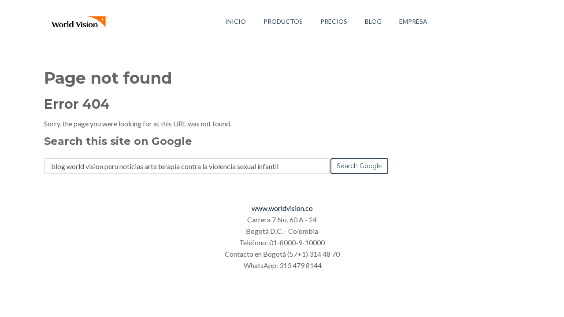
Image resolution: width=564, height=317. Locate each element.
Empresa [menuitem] (413, 21)
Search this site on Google (118, 141)
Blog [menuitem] (373, 21)
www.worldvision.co (282, 208)
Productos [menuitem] (283, 21)
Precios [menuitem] (333, 21)
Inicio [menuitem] (235, 21)
